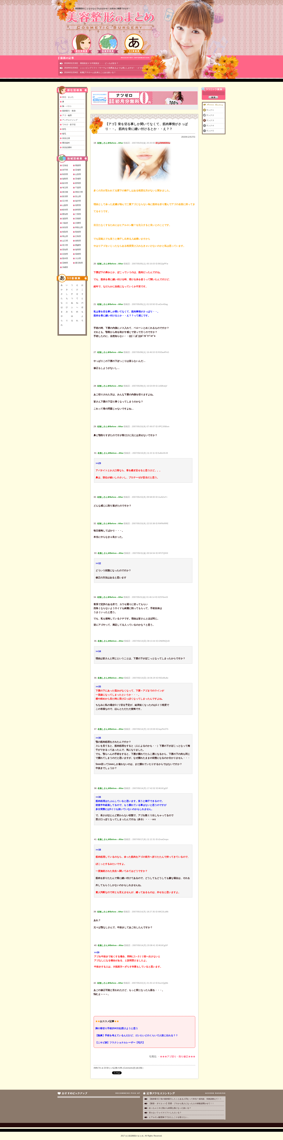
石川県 (65, 201)
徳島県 (78, 241)
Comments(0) (129, 1068)
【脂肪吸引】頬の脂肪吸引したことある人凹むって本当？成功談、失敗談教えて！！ (185, 1099)
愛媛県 (78, 245)
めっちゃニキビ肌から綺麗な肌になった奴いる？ (170, 1108)
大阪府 (65, 223)
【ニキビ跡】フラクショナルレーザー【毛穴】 (120, 1042)
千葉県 (78, 187)
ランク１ (210, 110)
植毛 (64, 134)
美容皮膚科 (67, 147)
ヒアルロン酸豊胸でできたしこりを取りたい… (169, 1117)
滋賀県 (65, 218)
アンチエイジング (70, 120)
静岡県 (78, 210)
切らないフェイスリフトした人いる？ (165, 1113)
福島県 (65, 179)
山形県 (78, 174)
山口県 (65, 241)
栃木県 (65, 183)
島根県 (78, 232)
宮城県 (78, 170)
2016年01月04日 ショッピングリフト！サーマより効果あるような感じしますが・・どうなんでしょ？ (108, 68)
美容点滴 (66, 138)
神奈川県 (79, 192)
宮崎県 (65, 263)
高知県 (65, 249)
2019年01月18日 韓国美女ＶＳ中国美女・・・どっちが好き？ (91, 63)
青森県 (78, 165)
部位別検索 (82, 43)
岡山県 (65, 236)
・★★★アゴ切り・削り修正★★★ (176, 1056)
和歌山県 (79, 227)
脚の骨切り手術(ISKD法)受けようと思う (116, 1028)
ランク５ (210, 131)
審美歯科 (66, 143)
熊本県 (65, 258)
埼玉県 (65, 187)
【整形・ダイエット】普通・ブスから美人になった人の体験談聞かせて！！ (181, 1103)
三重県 (78, 214)
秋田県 (65, 174)
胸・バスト (67, 106)
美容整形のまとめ (110, 20)
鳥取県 (65, 232)
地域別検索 (108, 43)
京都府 (78, 218)
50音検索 (134, 43)
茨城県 (78, 179)
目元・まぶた (68, 97)
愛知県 (65, 214)
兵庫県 (78, 223)
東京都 (65, 192)
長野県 (78, 205)
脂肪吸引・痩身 (69, 111)
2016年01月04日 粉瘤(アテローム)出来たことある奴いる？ (90, 72)
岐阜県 (65, 210)
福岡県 (78, 249)
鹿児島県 (79, 263)
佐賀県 (65, 254)
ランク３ (210, 120)
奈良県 (65, 227)
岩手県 (65, 170)
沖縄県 (65, 267)
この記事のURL (116, 1068)
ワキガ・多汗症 (69, 124)
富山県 (78, 196)
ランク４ (210, 125)
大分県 (78, 258)
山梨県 (65, 205)
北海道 (65, 165)
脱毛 (64, 129)
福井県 (78, 201)
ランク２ (210, 115)
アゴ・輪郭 (67, 115)
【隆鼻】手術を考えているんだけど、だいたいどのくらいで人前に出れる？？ (136, 1035)
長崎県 (78, 254)
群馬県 (78, 183)
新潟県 (65, 196)
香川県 (65, 245)
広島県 (78, 236)
